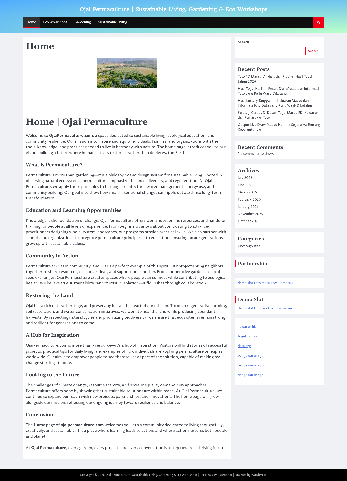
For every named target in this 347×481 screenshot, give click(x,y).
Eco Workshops (55, 22)
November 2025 (250, 214)
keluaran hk (247, 327)
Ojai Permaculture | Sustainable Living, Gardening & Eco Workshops (173, 9)
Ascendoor (224, 475)
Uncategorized (249, 246)
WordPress (258, 475)
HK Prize (260, 308)
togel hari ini (247, 336)
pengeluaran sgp (251, 356)
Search (243, 42)
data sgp (244, 346)
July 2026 (245, 178)
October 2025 (249, 221)
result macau (283, 283)
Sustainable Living (112, 22)
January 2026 (248, 207)
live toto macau (280, 308)
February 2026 (249, 200)
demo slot (245, 283)
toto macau (263, 283)
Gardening (83, 22)
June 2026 (246, 185)
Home (31, 22)
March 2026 (247, 192)
